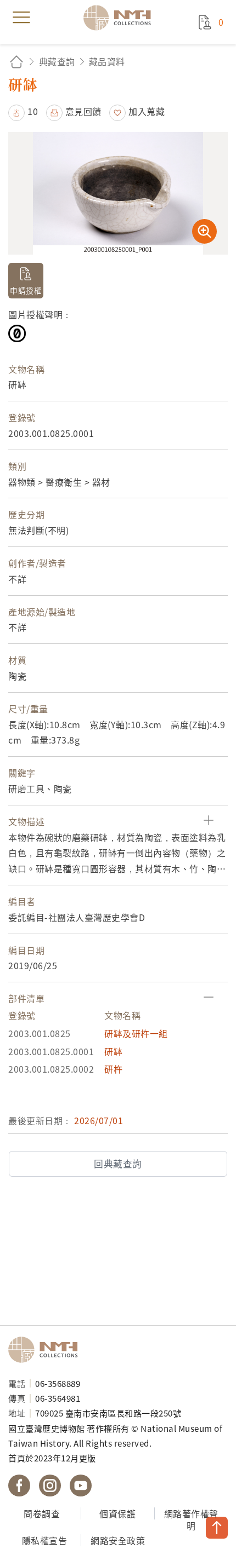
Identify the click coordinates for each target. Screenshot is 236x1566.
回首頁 (16, 61)
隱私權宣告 (45, 1540)
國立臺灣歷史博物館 (46, 1350)
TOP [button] (217, 1528)
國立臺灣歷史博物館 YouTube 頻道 (81, 1485)
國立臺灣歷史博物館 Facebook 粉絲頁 (19, 1485)
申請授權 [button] (26, 290)
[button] (23, 111)
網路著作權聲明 (191, 1519)
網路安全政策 (118, 1540)
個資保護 (117, 1513)
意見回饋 (83, 111)
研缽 (113, 1051)
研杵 (113, 1068)
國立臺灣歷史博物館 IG (50, 1485)
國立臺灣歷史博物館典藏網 (120, 17)
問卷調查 (42, 1513)
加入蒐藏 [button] (146, 111)
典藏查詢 (57, 61)
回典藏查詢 (118, 1163)
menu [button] (21, 17)
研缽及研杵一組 (136, 1033)
